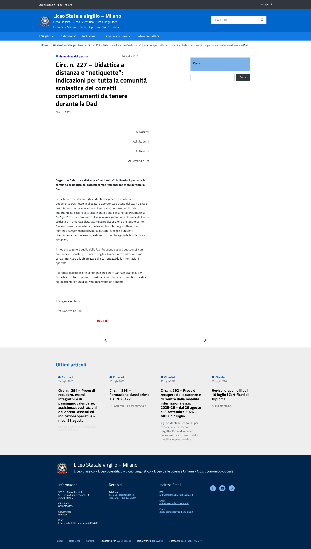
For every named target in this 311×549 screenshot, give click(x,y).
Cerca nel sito (220, 19)
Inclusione (88, 36)
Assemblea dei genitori (68, 45)
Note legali (75, 541)
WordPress (122, 541)
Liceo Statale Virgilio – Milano (87, 21)
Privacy (59, 541)
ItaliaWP (156, 541)
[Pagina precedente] (105, 341)
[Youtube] (222, 489)
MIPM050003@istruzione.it (174, 503)
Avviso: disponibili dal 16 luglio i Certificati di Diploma (230, 395)
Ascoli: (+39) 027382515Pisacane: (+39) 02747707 (122, 496)
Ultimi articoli (71, 364)
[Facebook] (213, 489)
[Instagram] (232, 489)
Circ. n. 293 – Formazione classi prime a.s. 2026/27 (129, 395)
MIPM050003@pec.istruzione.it (176, 495)
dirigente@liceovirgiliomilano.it (176, 512)
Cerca (196, 64)
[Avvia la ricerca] (262, 20)
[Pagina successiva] (205, 341)
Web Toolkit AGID (190, 541)
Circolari (67, 377)
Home (44, 45)
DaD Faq (102, 320)
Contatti (90, 541)
